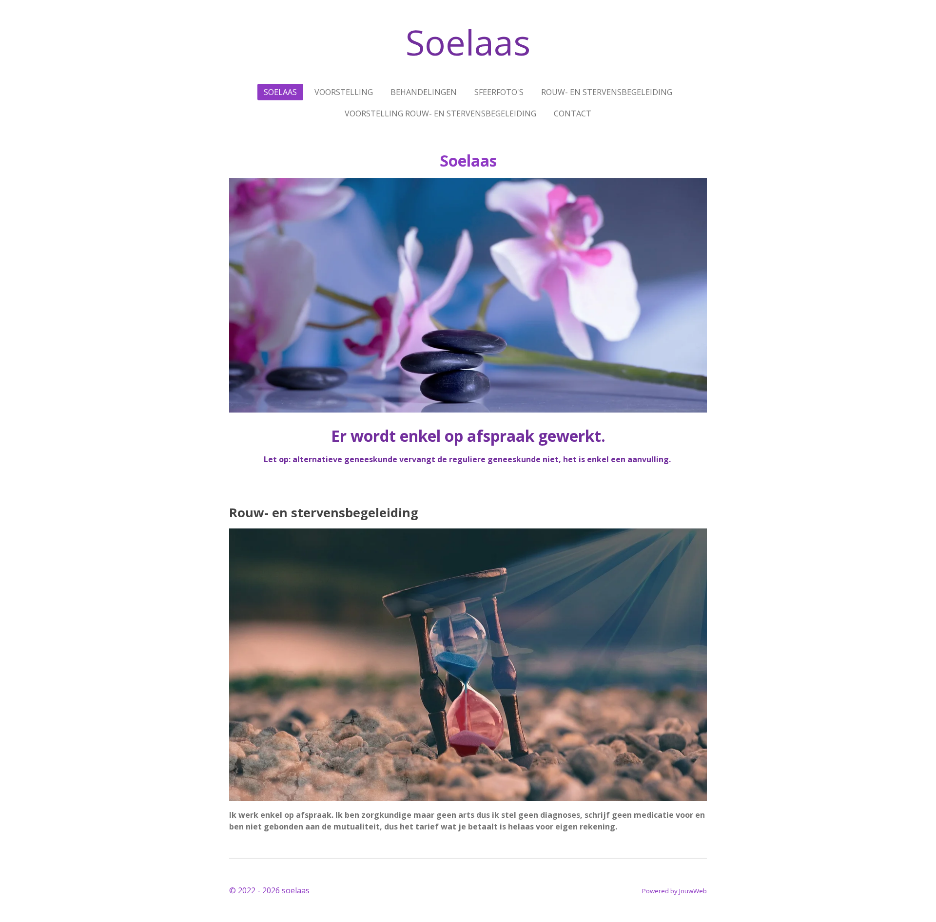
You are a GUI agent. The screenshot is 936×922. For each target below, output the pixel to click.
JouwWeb (693, 890)
